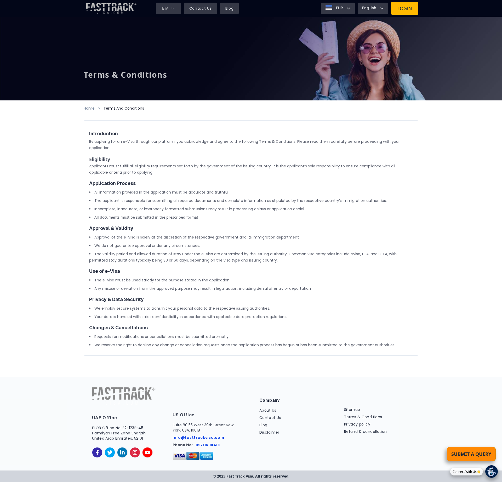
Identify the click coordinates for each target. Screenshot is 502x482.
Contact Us (200, 8)
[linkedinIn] (122, 452)
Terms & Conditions (363, 416)
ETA (165, 8)
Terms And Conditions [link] (124, 108)
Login (404, 8)
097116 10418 (208, 445)
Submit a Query (471, 454)
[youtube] (147, 452)
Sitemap (352, 409)
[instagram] (135, 452)
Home (89, 108)
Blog (229, 8)
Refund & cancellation (365, 431)
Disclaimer (269, 432)
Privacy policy (357, 424)
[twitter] (110, 452)
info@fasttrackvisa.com (198, 437)
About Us (267, 410)
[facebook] (97, 452)
